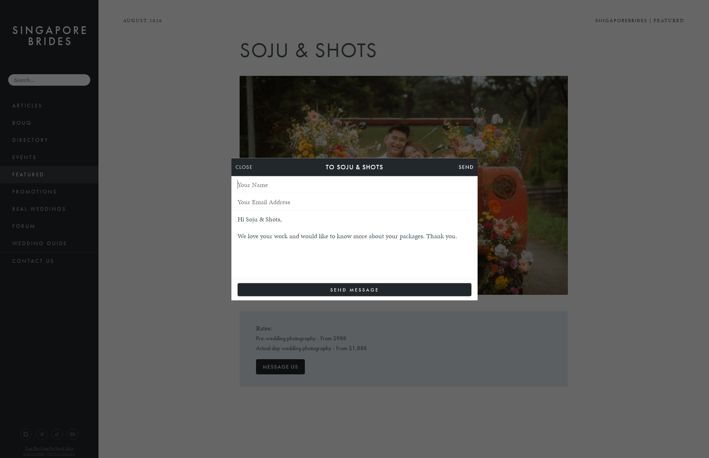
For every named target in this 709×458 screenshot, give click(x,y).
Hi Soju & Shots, (260, 218)
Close (244, 166)
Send (466, 166)
